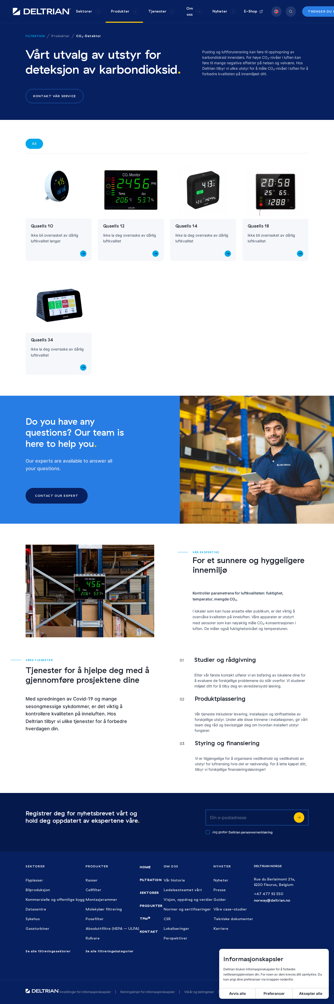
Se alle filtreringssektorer (48, 951)
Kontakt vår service (54, 96)
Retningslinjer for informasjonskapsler (147, 992)
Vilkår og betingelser (199, 992)
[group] (88, 11)
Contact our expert (56, 496)
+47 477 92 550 (268, 894)
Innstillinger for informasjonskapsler (85, 992)
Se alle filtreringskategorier (110, 951)
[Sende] (299, 817)
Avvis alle (237, 993)
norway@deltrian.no (272, 900)
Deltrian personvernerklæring (250, 832)
